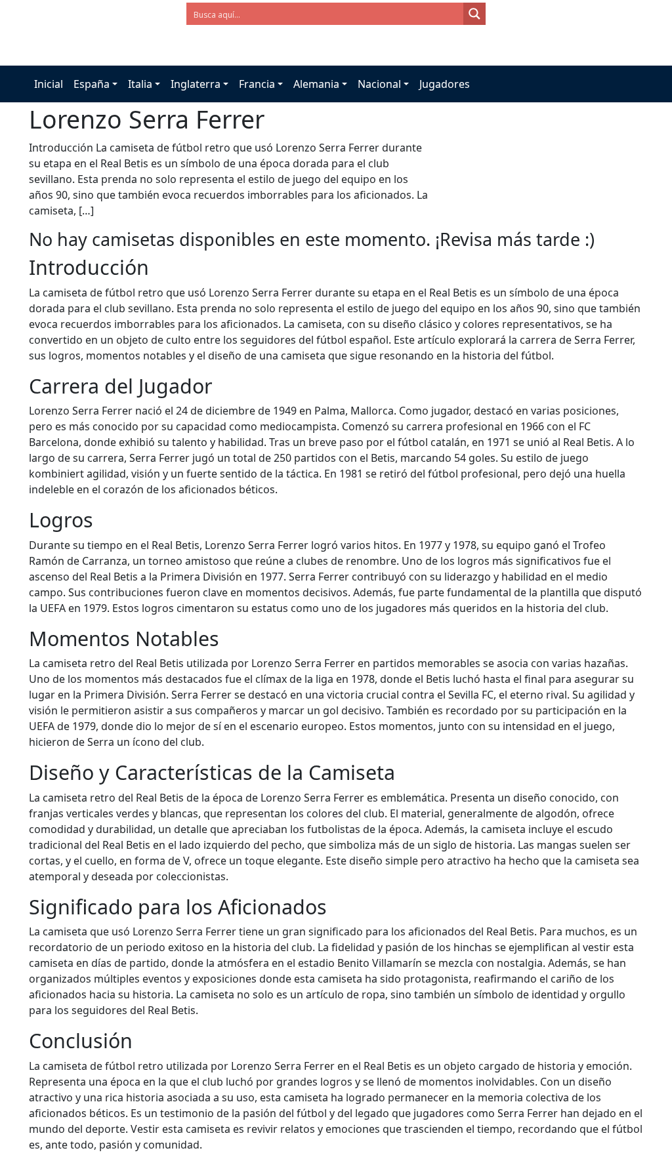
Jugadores (444, 84)
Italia (140, 84)
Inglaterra (195, 84)
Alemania (316, 84)
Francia (257, 84)
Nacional (379, 84)
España (92, 84)
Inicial (48, 84)
